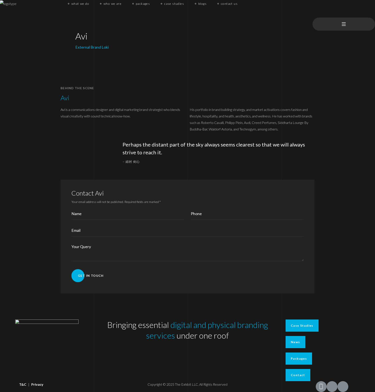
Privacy (37, 384)
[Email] (332, 386)
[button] (314, 9)
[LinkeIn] (342, 386)
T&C (22, 384)
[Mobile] (321, 386)
